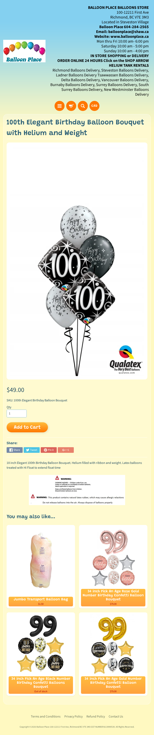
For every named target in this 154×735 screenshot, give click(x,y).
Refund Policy (95, 716)
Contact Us (116, 716)
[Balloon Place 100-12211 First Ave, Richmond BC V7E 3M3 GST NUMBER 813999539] (24, 51)
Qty (9, 407)
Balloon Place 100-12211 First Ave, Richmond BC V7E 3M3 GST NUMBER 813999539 (75, 726)
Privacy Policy (73, 716)
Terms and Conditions (46, 716)
